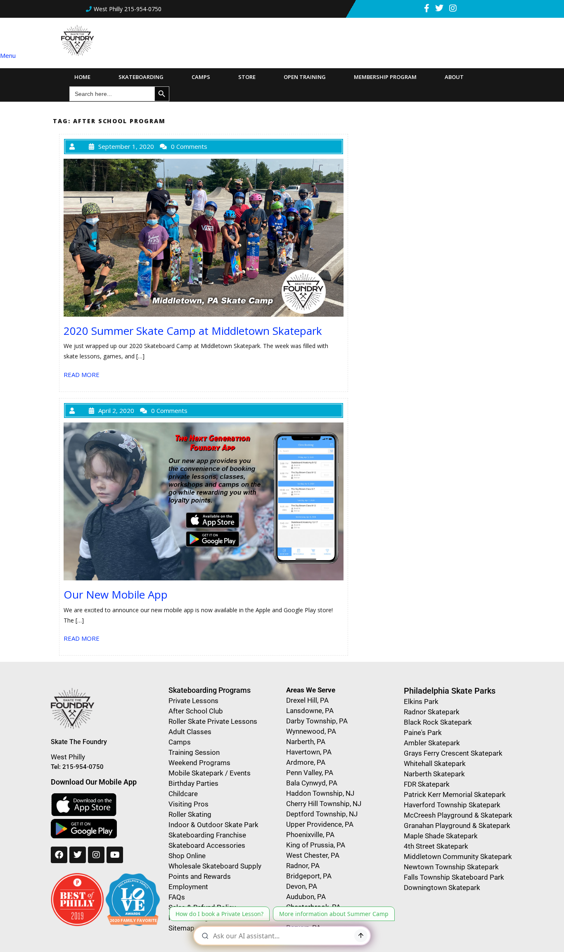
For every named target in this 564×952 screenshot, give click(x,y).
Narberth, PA (305, 741)
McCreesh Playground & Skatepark (458, 815)
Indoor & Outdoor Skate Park (213, 825)
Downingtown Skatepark (442, 887)
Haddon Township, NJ (320, 793)
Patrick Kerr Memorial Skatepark (455, 794)
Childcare (183, 794)
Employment (188, 887)
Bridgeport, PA (309, 876)
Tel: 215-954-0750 (77, 767)
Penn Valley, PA (309, 772)
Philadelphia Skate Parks (449, 691)
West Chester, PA (312, 855)
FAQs (176, 897)
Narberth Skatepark (434, 774)
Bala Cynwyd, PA (311, 783)
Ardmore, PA (305, 762)
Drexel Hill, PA (307, 700)
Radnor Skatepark (432, 712)
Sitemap (181, 928)
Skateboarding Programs (209, 690)
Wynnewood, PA (311, 731)
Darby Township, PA (317, 721)
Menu (8, 55)
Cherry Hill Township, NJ (323, 803)
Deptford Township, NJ (322, 814)
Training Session (194, 752)
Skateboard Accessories (206, 845)
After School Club (195, 711)
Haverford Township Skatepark (452, 805)
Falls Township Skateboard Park (454, 877)
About (454, 77)
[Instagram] (96, 855)
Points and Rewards (199, 876)
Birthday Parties (193, 783)
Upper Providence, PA (319, 824)
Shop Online (187, 856)
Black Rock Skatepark (438, 722)
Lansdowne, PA (310, 710)
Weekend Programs (199, 763)
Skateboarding (141, 77)
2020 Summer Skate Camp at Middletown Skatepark (193, 330)
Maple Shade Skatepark (441, 836)
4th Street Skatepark (436, 846)
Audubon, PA (306, 896)
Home (82, 77)
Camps (201, 77)
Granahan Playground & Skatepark (457, 825)
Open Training (305, 77)
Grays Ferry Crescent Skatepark (453, 753)
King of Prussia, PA (315, 845)
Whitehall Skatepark (435, 763)
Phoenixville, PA (310, 834)
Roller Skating (189, 814)
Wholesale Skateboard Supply (214, 866)
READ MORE (82, 374)
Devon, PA (301, 886)
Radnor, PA (303, 865)
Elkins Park (421, 701)
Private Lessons (193, 701)
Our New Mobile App (116, 594)
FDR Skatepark (427, 784)
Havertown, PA (309, 752)
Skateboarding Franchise (207, 835)
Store (247, 77)
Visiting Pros (188, 804)
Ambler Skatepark (432, 743)
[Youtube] (115, 855)
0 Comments (189, 146)
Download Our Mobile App (94, 782)
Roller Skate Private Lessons (212, 721)
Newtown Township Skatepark (451, 867)
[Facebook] (59, 855)
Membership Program (385, 77)
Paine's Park (423, 732)
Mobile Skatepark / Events (209, 773)
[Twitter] (77, 855)
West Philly (68, 757)
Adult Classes (189, 732)
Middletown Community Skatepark (458, 856)
